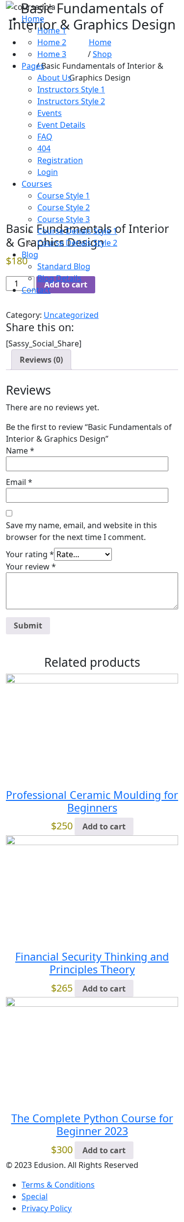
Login (47, 172)
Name (20, 450)
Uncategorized (71, 315)
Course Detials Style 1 (77, 231)
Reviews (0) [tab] (41, 359)
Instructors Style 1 (71, 89)
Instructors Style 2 (71, 101)
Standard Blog (63, 266)
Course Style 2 (63, 207)
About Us (54, 77)
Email (19, 482)
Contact (36, 289)
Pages (33, 65)
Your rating (30, 554)
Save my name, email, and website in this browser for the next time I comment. (81, 531)
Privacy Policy (47, 1208)
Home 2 (51, 42)
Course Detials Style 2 (77, 242)
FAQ (45, 136)
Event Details (61, 124)
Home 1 (51, 30)
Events (49, 113)
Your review (31, 566)
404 (44, 148)
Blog (30, 254)
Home (33, 18)
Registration (60, 160)
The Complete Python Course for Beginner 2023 (92, 1124)
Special (35, 1196)
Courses (37, 183)
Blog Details (59, 278)
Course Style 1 (63, 195)
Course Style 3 (63, 219)
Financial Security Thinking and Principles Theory (92, 962)
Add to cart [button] (104, 826)
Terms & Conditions (58, 1184)
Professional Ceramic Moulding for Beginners (92, 801)
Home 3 (51, 54)
